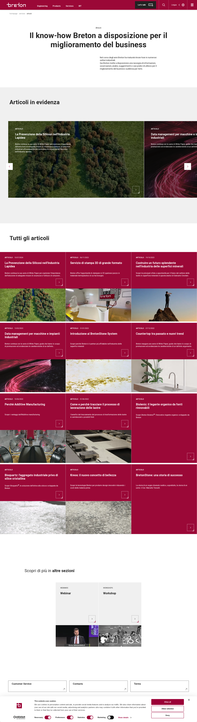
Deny (168, 715)
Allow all (167, 702)
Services (70, 6)
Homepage (13, 14)
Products (57, 6)
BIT (80, 6)
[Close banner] (189, 700)
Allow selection (168, 709)
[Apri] (192, 5)
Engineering (42, 6)
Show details (123, 717)
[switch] (70, 717)
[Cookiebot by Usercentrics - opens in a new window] (19, 717)
